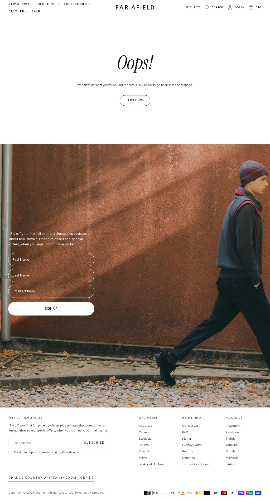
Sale (36, 11)
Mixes (143, 458)
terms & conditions (66, 452)
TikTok (230, 438)
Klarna (186, 438)
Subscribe (94, 442)
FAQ (185, 432)
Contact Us (190, 426)
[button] (213, 7)
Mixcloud (232, 458)
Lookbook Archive (151, 464)
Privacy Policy (192, 445)
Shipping (188, 458)
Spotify (231, 451)
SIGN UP (51, 308)
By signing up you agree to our (46, 452)
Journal (144, 445)
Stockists (145, 438)
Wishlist (193, 7)
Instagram (233, 426)
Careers (144, 432)
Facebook (232, 432)
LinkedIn (231, 464)
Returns (187, 451)
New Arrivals (21, 4)
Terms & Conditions (195, 464)
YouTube (232, 445)
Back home (135, 100)
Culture (16, 11)
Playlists (144, 451)
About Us (145, 426)
